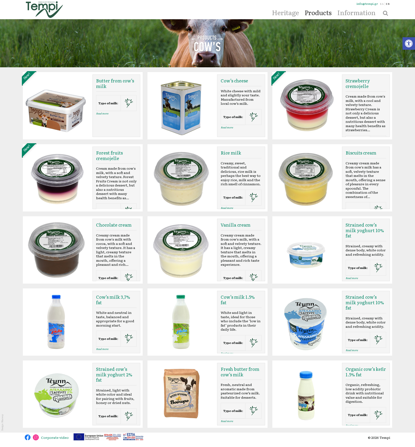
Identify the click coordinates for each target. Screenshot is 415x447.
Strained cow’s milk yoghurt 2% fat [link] (114, 374)
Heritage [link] (285, 12)
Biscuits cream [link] (361, 152)
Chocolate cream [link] (114, 225)
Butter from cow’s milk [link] (115, 83)
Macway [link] (2, 418)
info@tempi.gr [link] (367, 4)
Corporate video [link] (55, 437)
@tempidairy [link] (28, 437)
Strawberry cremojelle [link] (358, 83)
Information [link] (356, 12)
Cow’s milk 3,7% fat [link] (113, 300)
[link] (409, 43)
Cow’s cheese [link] (234, 80)
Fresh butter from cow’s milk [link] (240, 372)
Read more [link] (102, 113)
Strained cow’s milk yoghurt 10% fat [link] (365, 230)
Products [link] (318, 12)
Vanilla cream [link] (235, 225)
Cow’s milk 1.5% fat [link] (238, 300)
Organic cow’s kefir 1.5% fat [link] (366, 372)
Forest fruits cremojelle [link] (109, 155)
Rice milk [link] (231, 152)
